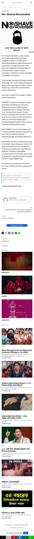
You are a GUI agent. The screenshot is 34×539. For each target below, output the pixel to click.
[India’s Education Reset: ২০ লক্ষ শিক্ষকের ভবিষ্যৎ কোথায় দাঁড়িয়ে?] (17, 369)
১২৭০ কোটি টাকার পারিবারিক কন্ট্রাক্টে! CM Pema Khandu (16, 450)
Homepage (4, 7)
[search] (31, 2)
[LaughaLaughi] (17, 2)
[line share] (19, 233)
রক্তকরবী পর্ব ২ (6, 272)
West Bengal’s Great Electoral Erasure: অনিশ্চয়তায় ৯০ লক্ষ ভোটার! (17, 351)
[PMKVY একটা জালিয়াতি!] (17, 468)
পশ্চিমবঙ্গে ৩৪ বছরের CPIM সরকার (13, 512)
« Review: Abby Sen (8, 218)
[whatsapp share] (16, 233)
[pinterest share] (9, 233)
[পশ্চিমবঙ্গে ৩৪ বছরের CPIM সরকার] (17, 498)
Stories (10, 7)
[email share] (6, 233)
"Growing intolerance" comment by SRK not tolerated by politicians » (18, 211)
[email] (8, 537)
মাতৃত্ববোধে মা (5, 320)
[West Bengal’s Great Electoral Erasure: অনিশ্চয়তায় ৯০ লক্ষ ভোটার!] (17, 336)
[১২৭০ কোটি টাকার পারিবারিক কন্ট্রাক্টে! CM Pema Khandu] (17, 435)
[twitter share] (3, 233)
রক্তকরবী (4, 296)
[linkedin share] (13, 233)
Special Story (17, 7)
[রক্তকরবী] (17, 285)
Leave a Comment (17, 225)
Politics (4, 509)
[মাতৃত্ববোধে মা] (17, 308)
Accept (25, 533)
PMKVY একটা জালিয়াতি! (10, 481)
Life (3, 412)
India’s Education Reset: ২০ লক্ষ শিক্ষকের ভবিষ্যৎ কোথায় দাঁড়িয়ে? (16, 384)
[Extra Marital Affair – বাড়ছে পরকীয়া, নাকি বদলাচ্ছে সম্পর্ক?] (17, 402)
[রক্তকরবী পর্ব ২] (17, 261)
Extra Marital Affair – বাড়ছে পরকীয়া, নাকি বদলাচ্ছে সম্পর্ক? (14, 417)
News (3, 346)
